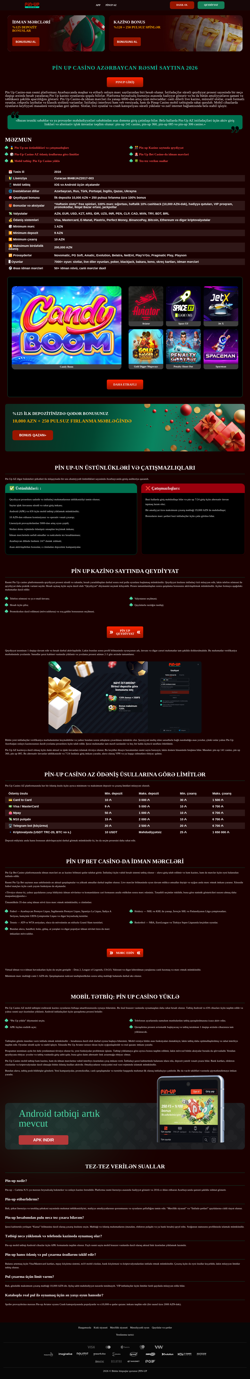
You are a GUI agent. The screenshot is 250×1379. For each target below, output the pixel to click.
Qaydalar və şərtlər (162, 1327)
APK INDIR (43, 1140)
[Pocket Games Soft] (150, 1361)
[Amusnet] (133, 1361)
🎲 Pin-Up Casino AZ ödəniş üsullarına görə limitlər (44, 154)
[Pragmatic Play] (48, 1354)
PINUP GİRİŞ (125, 82)
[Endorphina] (116, 1354)
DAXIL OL (182, 5)
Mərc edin (125, 953)
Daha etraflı (125, 384)
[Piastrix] (125, 1347)
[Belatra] (116, 1361)
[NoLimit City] (82, 1354)
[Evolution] (167, 1354)
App (98, 5)
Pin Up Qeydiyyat (125, 632)
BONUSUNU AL (26, 41)
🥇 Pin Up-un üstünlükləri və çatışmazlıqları (39, 147)
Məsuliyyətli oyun (139, 1327)
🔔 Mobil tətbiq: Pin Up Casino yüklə (35, 161)
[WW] (159, 1347)
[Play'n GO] (150, 1354)
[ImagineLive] (65, 1354)
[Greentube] (99, 1354)
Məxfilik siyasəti (119, 1327)
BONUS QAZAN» (32, 435)
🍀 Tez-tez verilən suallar (151, 161)
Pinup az (111, 5)
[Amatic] (99, 1361)
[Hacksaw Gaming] (201, 1354)
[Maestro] (142, 1347)
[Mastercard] (108, 1347)
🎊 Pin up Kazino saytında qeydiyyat (159, 147)
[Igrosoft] (133, 1354)
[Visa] (91, 1347)
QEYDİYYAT (211, 5)
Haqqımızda (84, 1327)
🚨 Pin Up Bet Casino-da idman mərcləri (162, 154)
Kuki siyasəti (100, 1327)
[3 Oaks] (184, 1354)
